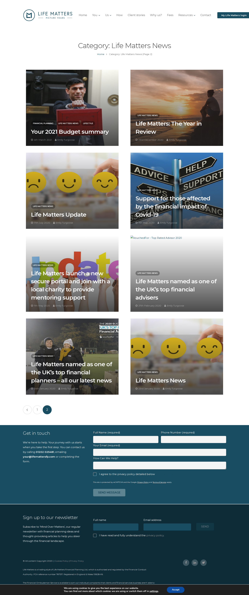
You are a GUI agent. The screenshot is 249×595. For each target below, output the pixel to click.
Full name (99, 520)
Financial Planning (43, 123)
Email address (152, 520)
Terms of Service (159, 482)
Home (100, 54)
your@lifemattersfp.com (39, 456)
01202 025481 (45, 452)
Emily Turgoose (66, 139)
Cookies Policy (61, 561)
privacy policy (164, 474)
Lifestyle (88, 123)
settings (154, 591)
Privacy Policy (143, 482)
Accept (175, 589)
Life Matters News (68, 123)
